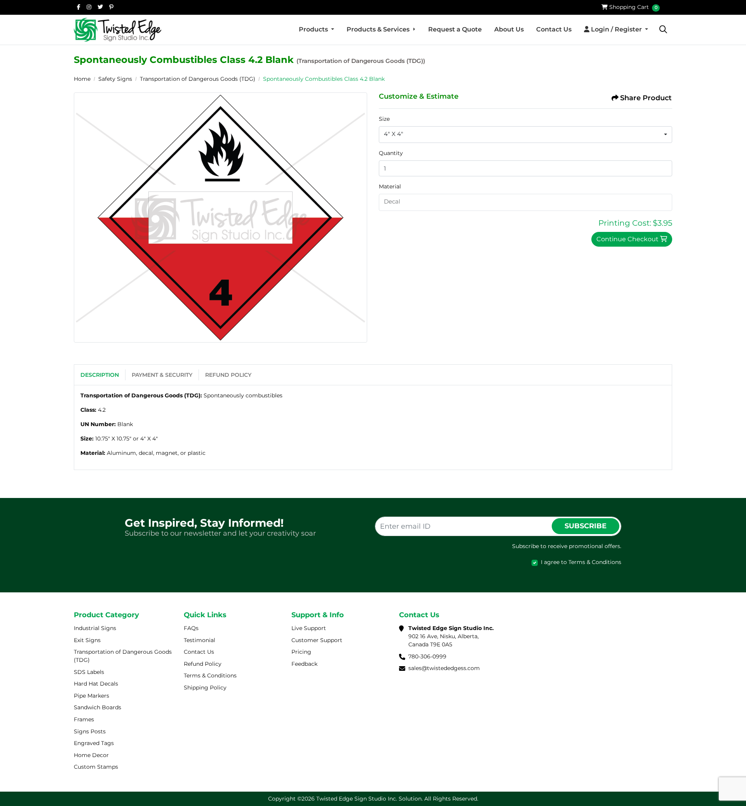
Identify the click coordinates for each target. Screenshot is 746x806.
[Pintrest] (111, 6)
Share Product (646, 98)
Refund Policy (228, 374)
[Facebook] (79, 6)
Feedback (304, 663)
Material (390, 186)
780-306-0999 (427, 656)
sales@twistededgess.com (444, 668)
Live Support (308, 628)
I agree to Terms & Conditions (581, 562)
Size (384, 118)
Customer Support (316, 640)
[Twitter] (100, 6)
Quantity (391, 153)
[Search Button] (663, 29)
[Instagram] (89, 6)
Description (99, 374)
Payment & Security (162, 374)
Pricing (301, 651)
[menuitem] (316, 29)
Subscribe (586, 526)
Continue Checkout (628, 239)
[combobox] (525, 134)
